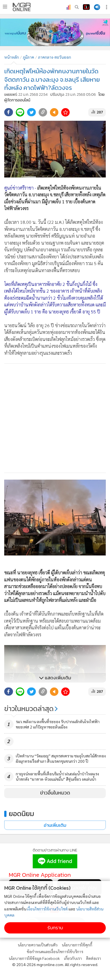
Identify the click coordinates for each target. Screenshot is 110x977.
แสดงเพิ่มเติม (57, 677)
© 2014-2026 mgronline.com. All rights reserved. (55, 964)
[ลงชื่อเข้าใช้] (97, 7)
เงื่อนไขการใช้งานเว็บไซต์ (47, 908)
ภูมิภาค (28, 57)
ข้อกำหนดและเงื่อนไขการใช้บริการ (55, 951)
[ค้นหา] (77, 7)
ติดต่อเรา (93, 958)
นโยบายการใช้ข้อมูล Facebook (34, 958)
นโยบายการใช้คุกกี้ (77, 944)
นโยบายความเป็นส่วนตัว (38, 944)
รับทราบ (55, 927)
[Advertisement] (55, 418)
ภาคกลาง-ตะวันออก (54, 57)
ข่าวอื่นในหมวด (55, 792)
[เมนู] (5, 6)
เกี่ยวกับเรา (73, 958)
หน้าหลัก (11, 57)
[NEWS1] (86, 7)
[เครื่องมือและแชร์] (107, 7)
